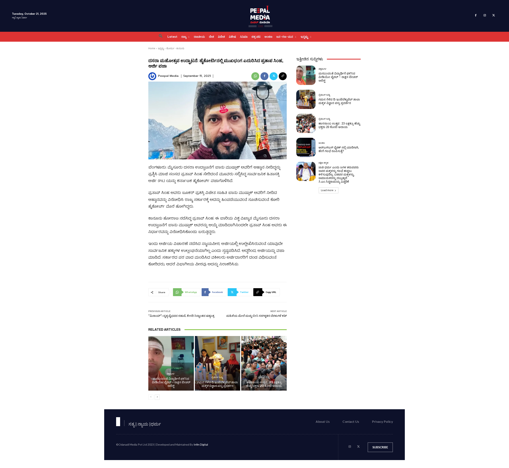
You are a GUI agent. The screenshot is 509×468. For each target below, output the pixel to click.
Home (151, 48)
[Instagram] (484, 16)
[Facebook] (475, 16)
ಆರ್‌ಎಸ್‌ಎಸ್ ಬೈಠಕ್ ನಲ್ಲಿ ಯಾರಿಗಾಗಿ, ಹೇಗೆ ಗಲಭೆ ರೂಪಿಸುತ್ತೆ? (339, 149)
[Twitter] (493, 16)
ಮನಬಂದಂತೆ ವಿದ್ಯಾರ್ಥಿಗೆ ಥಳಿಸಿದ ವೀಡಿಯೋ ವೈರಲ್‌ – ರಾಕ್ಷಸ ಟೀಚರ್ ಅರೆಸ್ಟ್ (171, 382)
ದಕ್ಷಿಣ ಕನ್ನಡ (323, 163)
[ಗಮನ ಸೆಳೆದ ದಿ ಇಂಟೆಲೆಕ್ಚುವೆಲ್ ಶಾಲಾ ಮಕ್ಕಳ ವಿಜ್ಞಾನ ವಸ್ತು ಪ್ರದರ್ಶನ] (217, 363)
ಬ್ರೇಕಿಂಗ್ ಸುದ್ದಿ (217, 377)
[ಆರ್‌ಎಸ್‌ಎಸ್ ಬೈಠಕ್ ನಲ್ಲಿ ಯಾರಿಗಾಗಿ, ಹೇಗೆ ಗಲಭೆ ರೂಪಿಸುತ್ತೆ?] (306, 147)
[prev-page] (150, 397)
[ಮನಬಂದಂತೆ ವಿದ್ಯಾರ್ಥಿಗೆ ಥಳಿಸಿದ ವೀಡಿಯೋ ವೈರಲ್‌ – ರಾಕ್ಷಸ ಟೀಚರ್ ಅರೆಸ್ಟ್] (171, 363)
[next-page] (157, 397)
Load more (327, 190)
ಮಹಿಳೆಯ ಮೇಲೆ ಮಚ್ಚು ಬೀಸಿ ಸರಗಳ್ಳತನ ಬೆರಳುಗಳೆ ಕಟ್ (256, 316)
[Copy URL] (283, 76)
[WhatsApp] (255, 76)
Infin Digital (201, 444)
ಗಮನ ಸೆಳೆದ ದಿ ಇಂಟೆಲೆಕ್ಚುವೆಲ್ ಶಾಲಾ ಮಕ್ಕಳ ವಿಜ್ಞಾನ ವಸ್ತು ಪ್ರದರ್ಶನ (217, 384)
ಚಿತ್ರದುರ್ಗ (171, 374)
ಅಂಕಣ (322, 143)
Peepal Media (168, 76)
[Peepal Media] (152, 76)
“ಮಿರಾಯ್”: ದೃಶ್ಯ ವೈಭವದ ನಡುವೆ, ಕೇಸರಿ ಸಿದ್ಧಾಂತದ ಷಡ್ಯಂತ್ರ (181, 316)
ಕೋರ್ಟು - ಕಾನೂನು (175, 48)
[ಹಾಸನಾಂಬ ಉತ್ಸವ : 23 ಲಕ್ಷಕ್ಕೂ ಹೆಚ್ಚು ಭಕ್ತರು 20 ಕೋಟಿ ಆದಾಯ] (264, 363)
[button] (160, 36)
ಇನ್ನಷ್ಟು (161, 48)
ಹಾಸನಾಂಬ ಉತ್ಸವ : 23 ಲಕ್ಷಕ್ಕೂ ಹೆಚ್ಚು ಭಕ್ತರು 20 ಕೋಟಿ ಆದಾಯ (264, 384)
